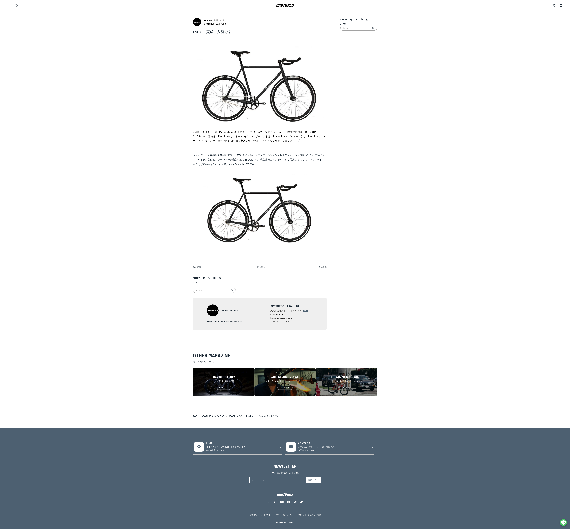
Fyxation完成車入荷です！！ (271, 416)
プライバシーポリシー (285, 515)
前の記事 (197, 267)
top (195, 416)
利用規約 (254, 515)
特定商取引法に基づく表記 (309, 515)
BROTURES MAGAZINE (212, 416)
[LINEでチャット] (563, 522)
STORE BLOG (235, 416)
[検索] (231, 290)
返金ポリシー (267, 515)
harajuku (250, 416)
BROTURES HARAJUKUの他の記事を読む (225, 322)
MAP (305, 311)
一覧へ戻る (260, 267)
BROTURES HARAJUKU (215, 24)
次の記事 (323, 267)
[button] (9, 6)
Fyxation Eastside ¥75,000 (239, 164)
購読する (312, 480)
